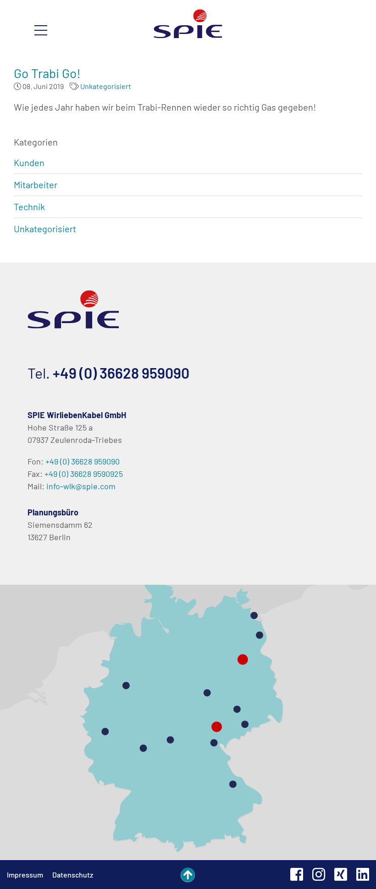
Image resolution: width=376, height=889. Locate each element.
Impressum (25, 874)
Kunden (29, 162)
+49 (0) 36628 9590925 (83, 474)
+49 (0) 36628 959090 (121, 372)
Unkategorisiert (105, 86)
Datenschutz (72, 874)
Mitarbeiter (35, 184)
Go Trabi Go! (47, 73)
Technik (29, 206)
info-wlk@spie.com (81, 486)
